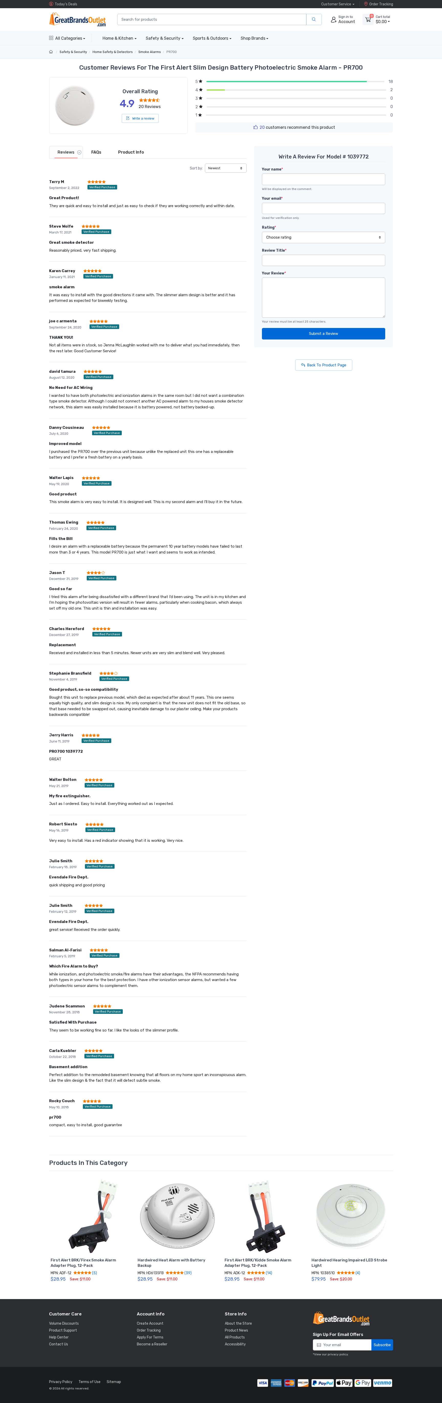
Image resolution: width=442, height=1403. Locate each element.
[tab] (66, 152)
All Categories (68, 38)
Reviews (66, 152)
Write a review (142, 118)
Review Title (274, 250)
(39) (188, 1273)
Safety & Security (163, 38)
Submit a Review (323, 333)
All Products (235, 1337)
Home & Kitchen (118, 38)
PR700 (172, 52)
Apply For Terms (150, 1337)
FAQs (96, 152)
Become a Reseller (152, 1344)
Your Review (274, 273)
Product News (236, 1330)
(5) (94, 1273)
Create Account (150, 1323)
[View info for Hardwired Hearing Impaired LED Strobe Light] (351, 1216)
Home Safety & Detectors (113, 52)
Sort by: (196, 168)
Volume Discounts (64, 1323)
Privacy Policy (60, 1382)
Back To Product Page (326, 365)
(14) (268, 1273)
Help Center (59, 1337)
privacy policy (338, 1354)
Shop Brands (253, 38)
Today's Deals (66, 4)
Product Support (63, 1330)
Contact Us (58, 1344)
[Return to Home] (51, 52)
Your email (272, 198)
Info (131, 152)
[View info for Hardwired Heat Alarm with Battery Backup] (177, 1216)
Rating (269, 227)
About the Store (238, 1323)
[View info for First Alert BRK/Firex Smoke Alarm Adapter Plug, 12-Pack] (90, 1216)
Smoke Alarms (149, 52)
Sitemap (114, 1382)
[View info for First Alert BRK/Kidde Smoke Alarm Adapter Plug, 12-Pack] (264, 1216)
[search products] (314, 19)
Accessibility (235, 1344)
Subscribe (382, 1345)
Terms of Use (90, 1382)
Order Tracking (381, 4)
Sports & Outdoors (210, 38)
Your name (272, 169)
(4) (357, 1273)
